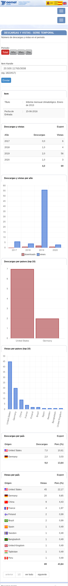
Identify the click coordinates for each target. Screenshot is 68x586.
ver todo (29, 574)
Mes (21, 52)
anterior (9, 574)
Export (60, 126)
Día (29, 52)
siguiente (42, 574)
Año (13, 52)
